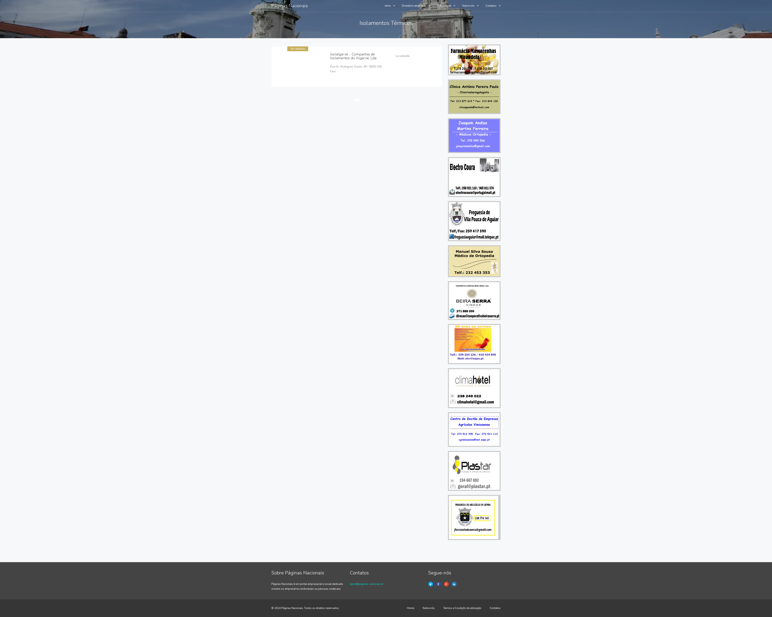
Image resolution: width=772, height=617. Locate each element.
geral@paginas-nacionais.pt (366, 584)
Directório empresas (414, 6)
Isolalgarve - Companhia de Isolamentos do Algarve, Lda (353, 56)
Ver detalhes (297, 49)
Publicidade (444, 6)
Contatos (491, 6)
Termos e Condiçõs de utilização (462, 608)
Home (410, 608)
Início (388, 6)
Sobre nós (468, 6)
